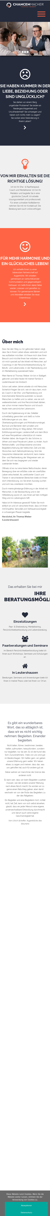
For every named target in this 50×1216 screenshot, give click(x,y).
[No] (46, 1203)
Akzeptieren (26, 1205)
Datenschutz (26, 1212)
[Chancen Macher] (25, 4)
